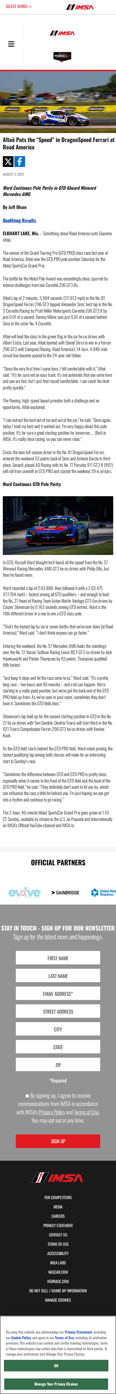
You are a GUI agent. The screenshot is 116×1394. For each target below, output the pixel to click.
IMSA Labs (58, 1262)
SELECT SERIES (17, 6)
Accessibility (58, 1253)
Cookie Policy (21, 1337)
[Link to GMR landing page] (98, 893)
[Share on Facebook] (19, 161)
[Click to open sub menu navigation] (11, 44)
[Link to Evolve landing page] (17, 893)
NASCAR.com (58, 1272)
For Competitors (58, 1197)
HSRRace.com (58, 1281)
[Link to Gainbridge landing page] (58, 893)
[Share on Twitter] (8, 161)
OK (56, 1365)
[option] (55, 893)
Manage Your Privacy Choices (56, 1384)
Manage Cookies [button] (58, 1299)
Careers (58, 1216)
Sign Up (58, 1141)
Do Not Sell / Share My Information (58, 1290)
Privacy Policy (52, 1112)
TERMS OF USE (58, 1244)
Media (58, 1206)
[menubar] (11, 44)
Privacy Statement (58, 1225)
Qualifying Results (19, 220)
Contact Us (58, 1234)
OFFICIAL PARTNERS (58, 862)
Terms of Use (86, 1112)
